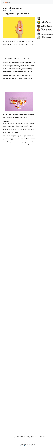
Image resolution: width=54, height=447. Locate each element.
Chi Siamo (21, 445)
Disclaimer (32, 445)
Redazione (24, 445)
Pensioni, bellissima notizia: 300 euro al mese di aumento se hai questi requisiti (47, 34)
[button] (51, 2)
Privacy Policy (28, 445)
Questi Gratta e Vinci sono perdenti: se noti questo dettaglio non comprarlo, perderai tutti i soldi (46, 30)
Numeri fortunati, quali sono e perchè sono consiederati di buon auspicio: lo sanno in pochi (46, 26)
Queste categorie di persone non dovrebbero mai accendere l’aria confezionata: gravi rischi (46, 38)
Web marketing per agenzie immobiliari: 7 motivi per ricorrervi (46, 18)
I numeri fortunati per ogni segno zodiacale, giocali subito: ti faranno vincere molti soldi (46, 22)
